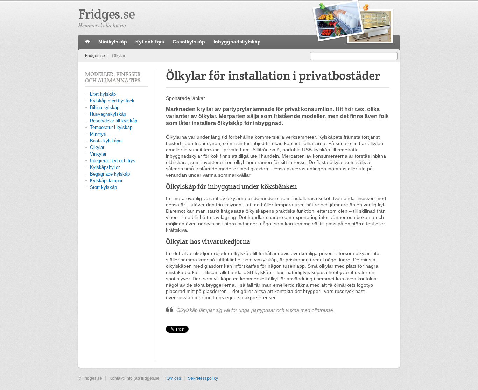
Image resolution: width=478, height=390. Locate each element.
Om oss (174, 378)
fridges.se (87, 42)
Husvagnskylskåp (108, 114)
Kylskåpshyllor (105, 167)
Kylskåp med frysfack (112, 100)
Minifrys (98, 134)
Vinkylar (98, 154)
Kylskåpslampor (106, 180)
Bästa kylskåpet (106, 140)
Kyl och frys (149, 42)
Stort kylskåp (103, 187)
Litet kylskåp (103, 94)
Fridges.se (95, 55)
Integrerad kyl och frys (112, 160)
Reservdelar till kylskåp (113, 120)
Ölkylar (97, 147)
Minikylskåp (112, 42)
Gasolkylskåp (189, 42)
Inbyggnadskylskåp (237, 42)
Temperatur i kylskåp (111, 127)
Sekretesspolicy (203, 378)
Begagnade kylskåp (110, 174)
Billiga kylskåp (104, 107)
